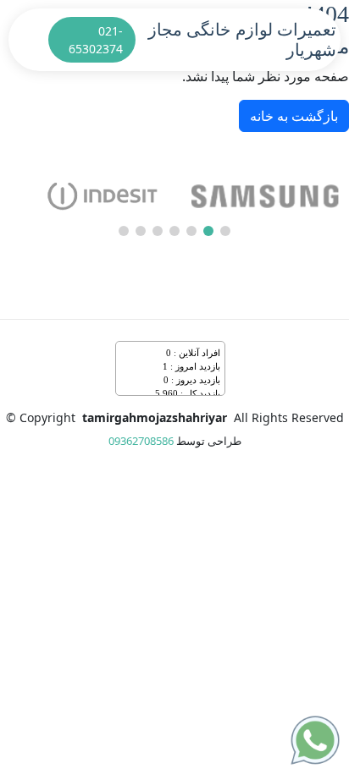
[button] (225, 231)
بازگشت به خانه (294, 116)
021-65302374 (96, 40)
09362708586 (141, 440)
